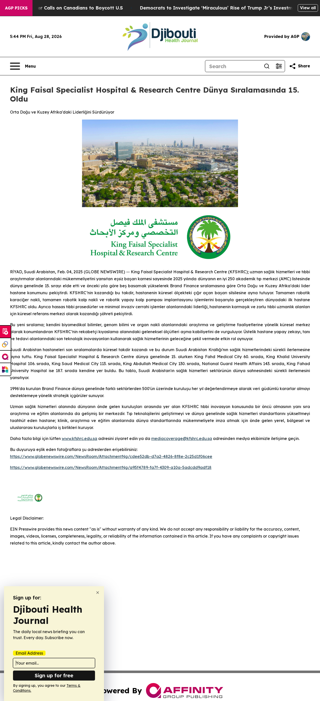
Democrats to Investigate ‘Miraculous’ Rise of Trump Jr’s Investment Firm (226, 8)
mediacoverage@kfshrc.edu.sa (181, 438)
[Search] (267, 66)
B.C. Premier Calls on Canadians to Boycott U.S (69, 8)
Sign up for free (54, 675)
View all (308, 7)
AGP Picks (16, 7)
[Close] (97, 592)
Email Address (29, 653)
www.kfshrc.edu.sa (79, 438)
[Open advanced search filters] (279, 66)
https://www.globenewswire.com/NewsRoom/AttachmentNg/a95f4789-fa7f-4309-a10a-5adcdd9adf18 (111, 467)
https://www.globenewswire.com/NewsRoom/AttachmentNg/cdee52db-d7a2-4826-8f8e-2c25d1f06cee (111, 456)
